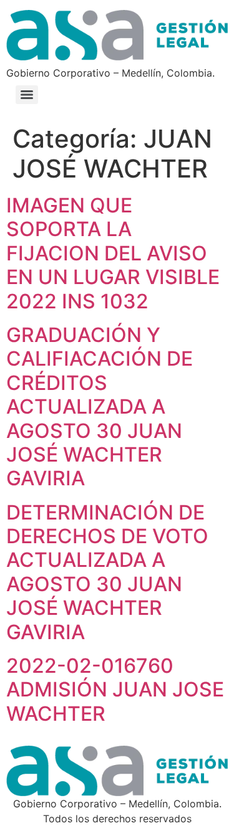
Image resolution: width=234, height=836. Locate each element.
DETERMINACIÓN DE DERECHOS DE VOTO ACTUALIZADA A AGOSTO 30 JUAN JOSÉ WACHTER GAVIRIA (107, 572)
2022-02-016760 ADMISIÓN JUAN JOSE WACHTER (115, 689)
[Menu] (27, 94)
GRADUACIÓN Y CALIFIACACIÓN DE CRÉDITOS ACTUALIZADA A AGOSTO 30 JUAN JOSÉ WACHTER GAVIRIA (99, 406)
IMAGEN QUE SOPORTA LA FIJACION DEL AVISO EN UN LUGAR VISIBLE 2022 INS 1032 (113, 253)
